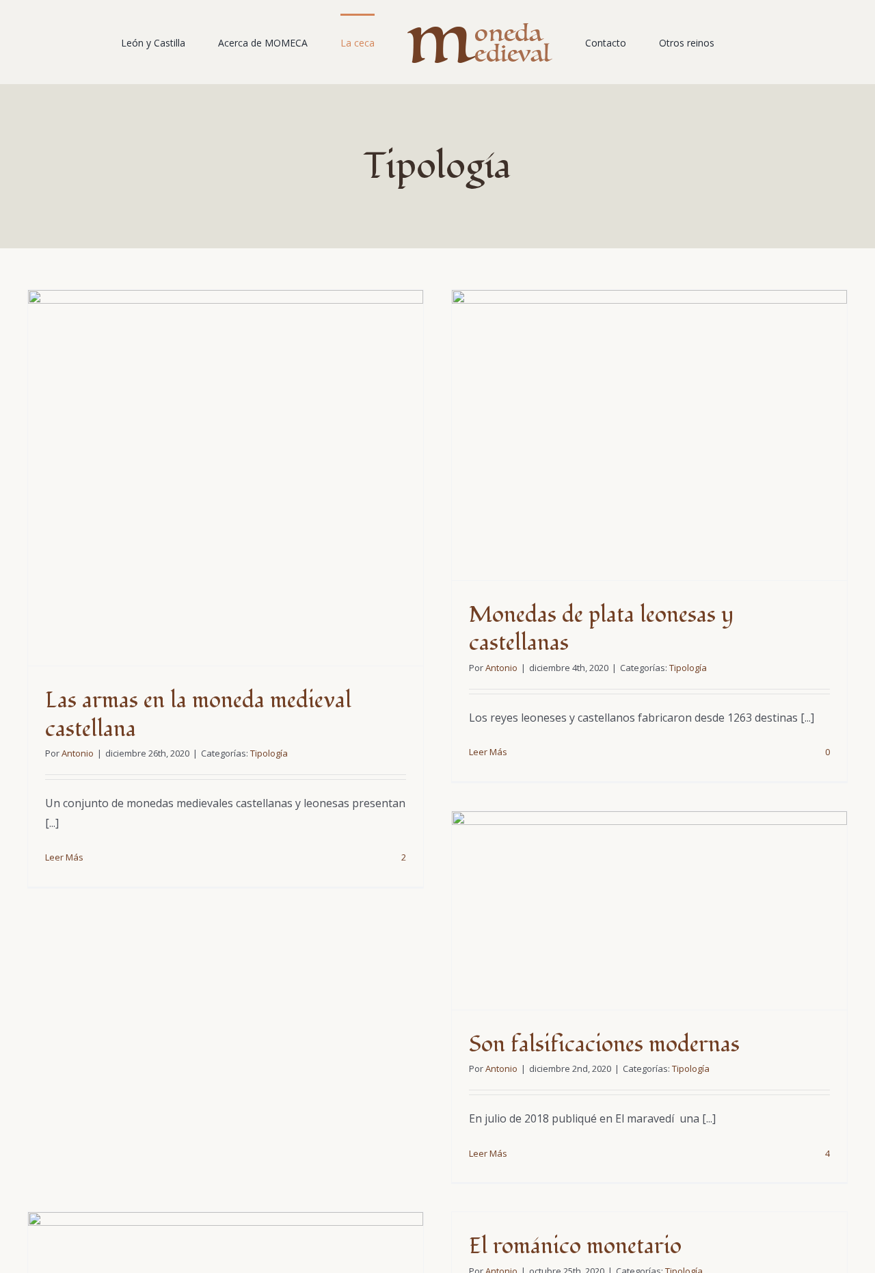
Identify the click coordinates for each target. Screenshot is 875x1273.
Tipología (269, 753)
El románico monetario (575, 1246)
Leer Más (64, 857)
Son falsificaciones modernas (604, 1044)
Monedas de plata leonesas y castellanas (601, 629)
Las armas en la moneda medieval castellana (198, 714)
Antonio (78, 753)
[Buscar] (695, 42)
